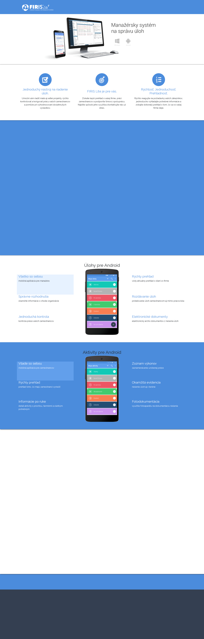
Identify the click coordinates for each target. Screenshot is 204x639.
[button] (87, 302)
